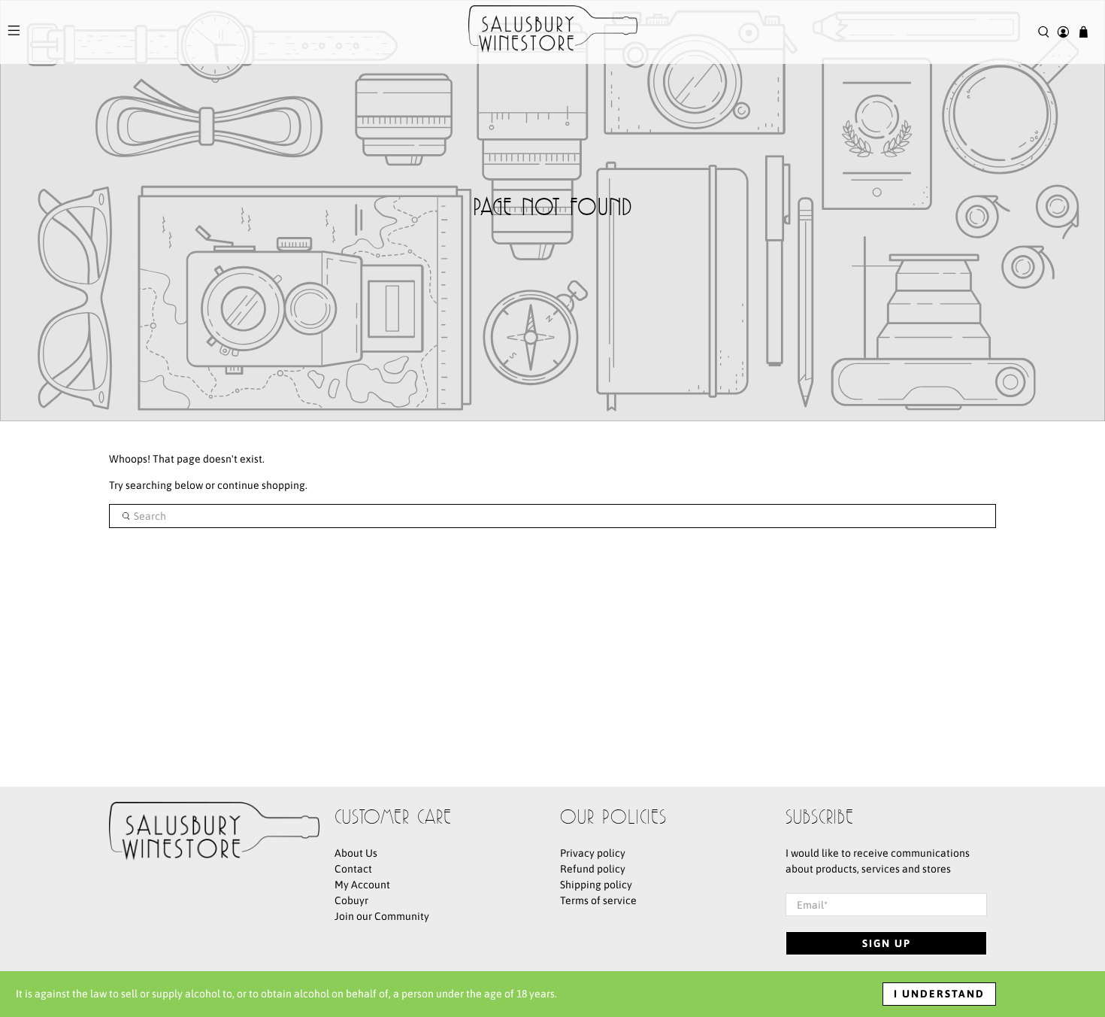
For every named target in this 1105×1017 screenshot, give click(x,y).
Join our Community (382, 916)
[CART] (1083, 32)
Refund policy (592, 869)
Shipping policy (596, 885)
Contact (353, 869)
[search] (552, 516)
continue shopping (261, 485)
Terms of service (598, 900)
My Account (362, 885)
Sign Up (886, 943)
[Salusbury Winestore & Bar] (552, 32)
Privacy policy (592, 853)
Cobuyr (351, 900)
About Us (356, 853)
